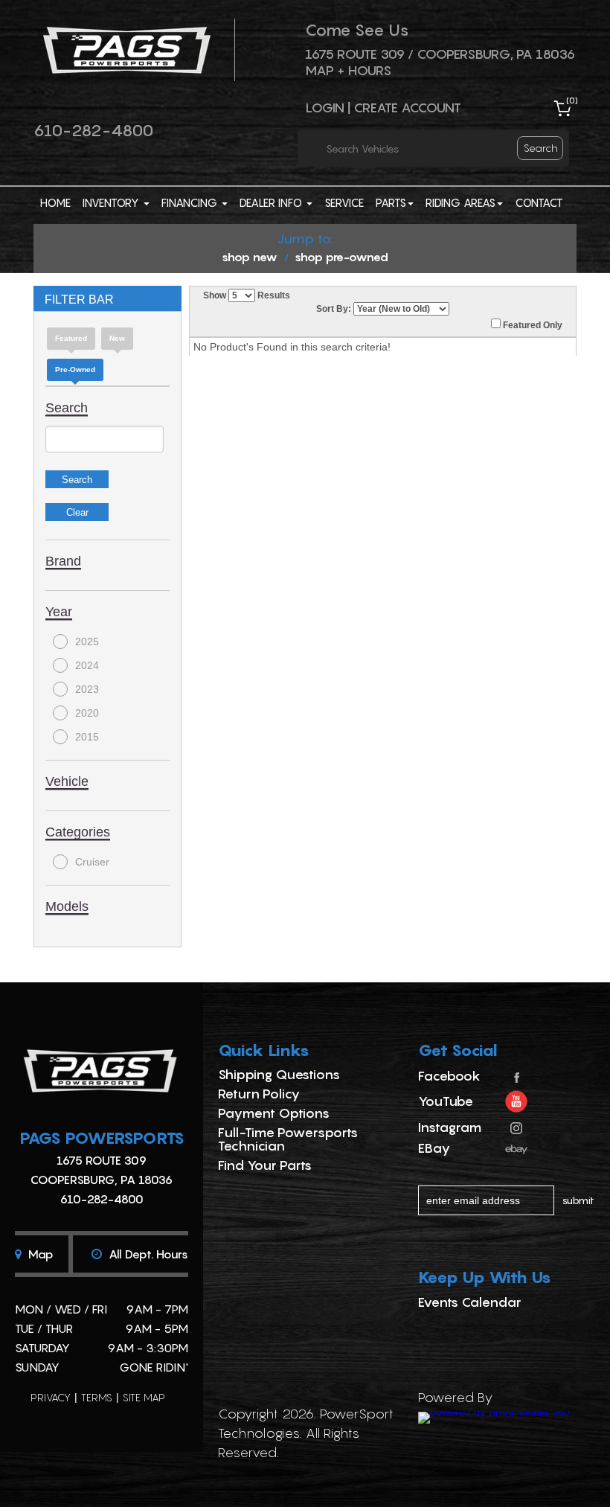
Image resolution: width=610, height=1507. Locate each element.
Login (324, 107)
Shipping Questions (279, 1074)
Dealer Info (272, 202)
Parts (391, 202)
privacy (50, 1397)
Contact (539, 202)
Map (39, 1254)
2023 (87, 689)
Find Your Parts (265, 1165)
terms (96, 1397)
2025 (87, 641)
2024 (87, 665)
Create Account (407, 107)
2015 (87, 737)
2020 (87, 713)
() (572, 100)
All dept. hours (147, 1254)
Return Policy (259, 1093)
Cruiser (92, 862)
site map (144, 1397)
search (541, 147)
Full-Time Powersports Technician (288, 1139)
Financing (190, 202)
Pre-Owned (75, 369)
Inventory (112, 202)
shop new (249, 256)
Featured (71, 338)
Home (55, 202)
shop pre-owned (341, 256)
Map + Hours (348, 70)
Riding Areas (460, 202)
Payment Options (274, 1113)
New (117, 338)
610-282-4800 (93, 130)
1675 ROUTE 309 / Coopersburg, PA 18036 (440, 54)
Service (344, 202)
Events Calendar (469, 1302)
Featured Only (531, 325)
